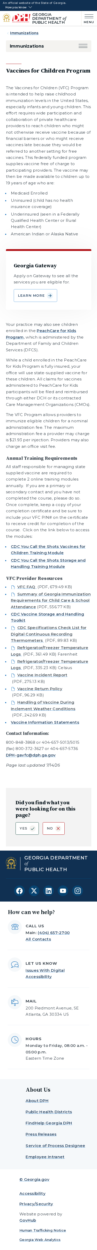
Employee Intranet (45, 1156)
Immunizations (24, 33)
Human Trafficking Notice (42, 1230)
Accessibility (32, 1193)
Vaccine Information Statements (45, 722)
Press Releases (41, 1134)
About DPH (37, 1100)
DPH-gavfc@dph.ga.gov (31, 755)
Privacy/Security (36, 1203)
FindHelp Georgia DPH (49, 1123)
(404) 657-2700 (54, 932)
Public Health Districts (49, 1111)
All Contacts (38, 939)
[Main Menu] (87, 18)
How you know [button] (15, 7)
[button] (83, 46)
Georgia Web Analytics (40, 1240)
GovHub (27, 1220)
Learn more (31, 295)
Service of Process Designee (55, 1145)
